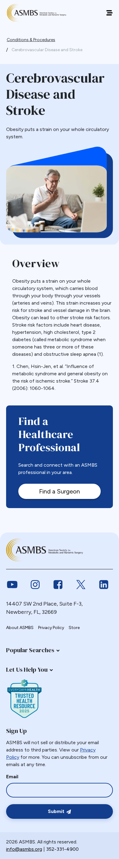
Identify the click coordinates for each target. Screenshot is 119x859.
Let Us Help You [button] (27, 669)
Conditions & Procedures (31, 39)
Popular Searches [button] (30, 650)
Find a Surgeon (59, 491)
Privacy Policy (51, 627)
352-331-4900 (62, 849)
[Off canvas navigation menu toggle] (109, 12)
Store (74, 627)
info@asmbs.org (24, 849)
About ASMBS (20, 627)
